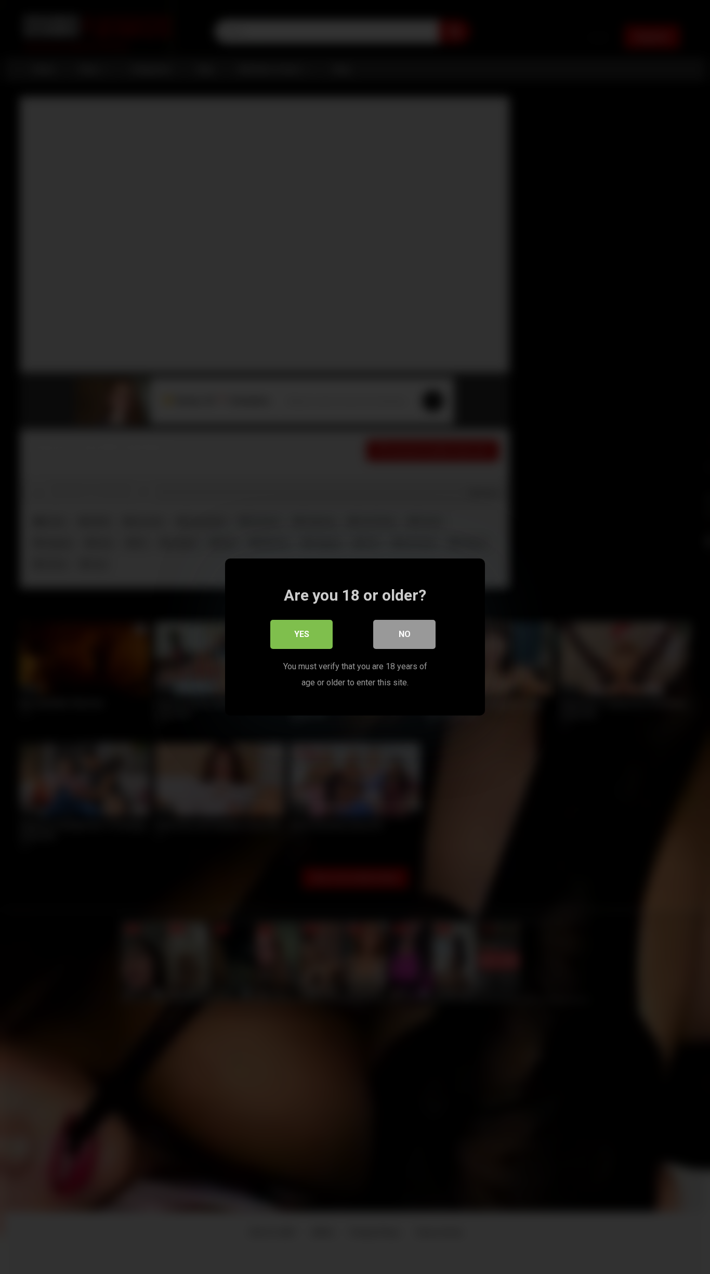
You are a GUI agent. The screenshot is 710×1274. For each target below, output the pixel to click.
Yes (301, 634)
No (405, 634)
